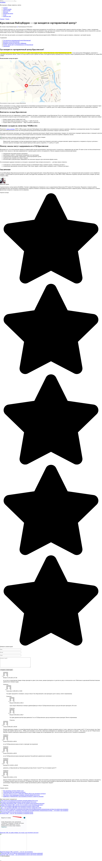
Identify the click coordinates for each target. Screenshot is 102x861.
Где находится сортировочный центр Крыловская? (17, 40)
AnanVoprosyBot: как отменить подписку (14, 792)
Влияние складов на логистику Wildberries (14, 43)
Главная (5, 7)
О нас (4, 15)
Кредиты (5, 12)
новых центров (10, 129)
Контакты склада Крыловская (11, 41)
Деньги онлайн (7, 9)
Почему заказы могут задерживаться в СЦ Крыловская (18, 44)
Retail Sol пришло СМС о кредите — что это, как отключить (16, 851)
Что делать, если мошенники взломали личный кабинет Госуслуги (21, 795)
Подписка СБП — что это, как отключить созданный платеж (16, 813)
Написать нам (7, 16)
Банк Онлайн (6, 10)
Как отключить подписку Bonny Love (13, 790)
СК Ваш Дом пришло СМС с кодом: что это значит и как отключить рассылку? (21, 805)
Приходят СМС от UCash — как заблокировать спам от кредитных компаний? (21, 854)
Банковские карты (8, 13)
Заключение (6, 46)
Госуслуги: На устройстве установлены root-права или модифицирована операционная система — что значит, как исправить (34, 810)
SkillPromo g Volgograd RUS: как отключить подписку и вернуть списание (23, 796)
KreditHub (2, 2)
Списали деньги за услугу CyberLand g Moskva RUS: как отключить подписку (24, 793)
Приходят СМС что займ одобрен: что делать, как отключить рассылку (19, 832)
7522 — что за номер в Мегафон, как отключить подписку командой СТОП (20, 807)
